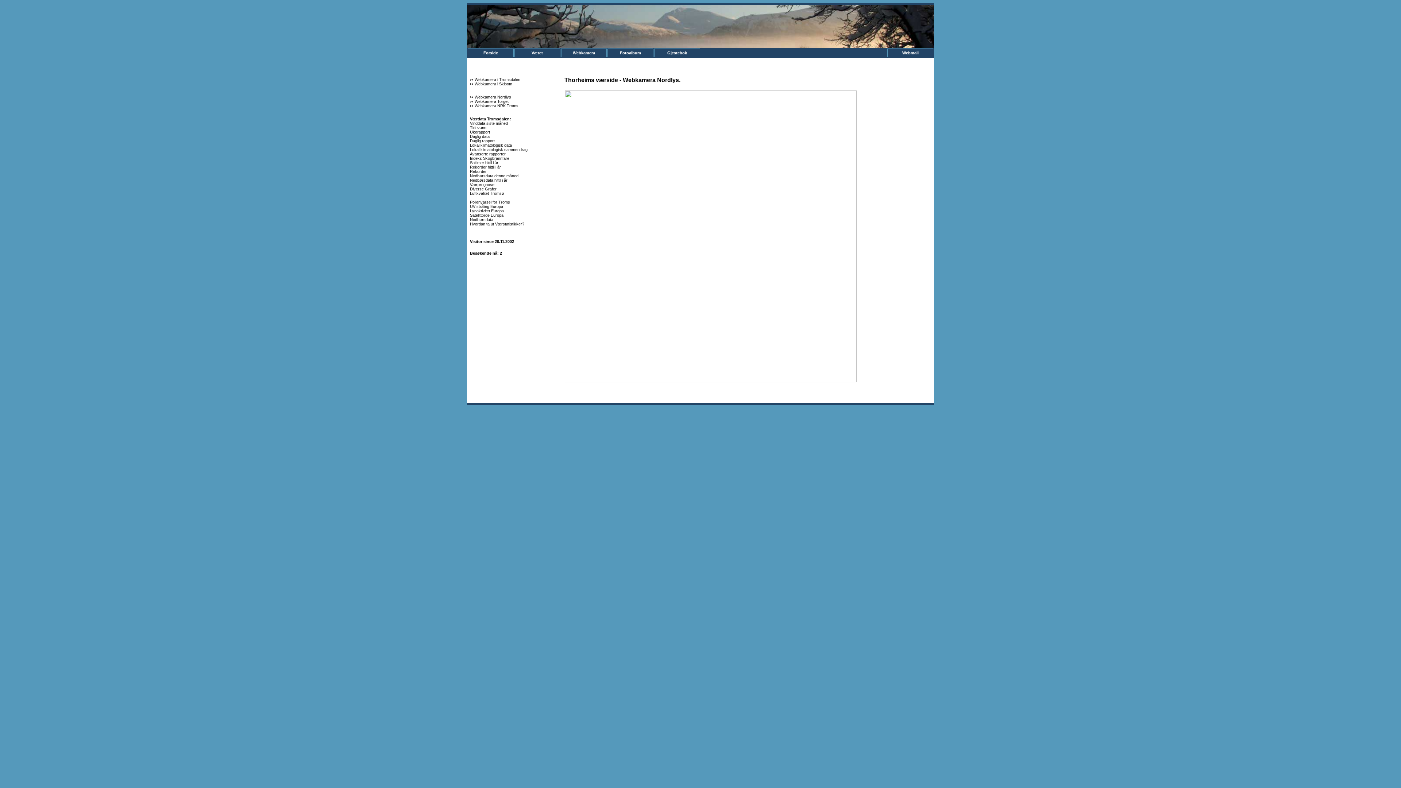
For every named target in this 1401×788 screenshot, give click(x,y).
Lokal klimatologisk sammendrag (499, 149)
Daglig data (480, 136)
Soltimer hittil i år (484, 163)
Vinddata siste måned (489, 123)
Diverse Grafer (483, 189)
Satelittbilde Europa (486, 215)
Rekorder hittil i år (485, 167)
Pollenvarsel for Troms (490, 202)
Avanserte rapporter (488, 154)
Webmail (910, 53)
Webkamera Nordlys (493, 97)
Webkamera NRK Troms (496, 106)
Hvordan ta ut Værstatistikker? (497, 224)
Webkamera (584, 53)
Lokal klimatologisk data (491, 145)
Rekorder (478, 171)
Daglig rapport (482, 141)
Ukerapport (480, 132)
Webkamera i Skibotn (493, 84)
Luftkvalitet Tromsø (487, 193)
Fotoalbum (630, 53)
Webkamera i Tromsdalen (497, 79)
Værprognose (482, 184)
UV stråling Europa (486, 206)
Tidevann (478, 127)
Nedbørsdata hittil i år (488, 180)
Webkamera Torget (492, 101)
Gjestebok (677, 53)
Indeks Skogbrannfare (489, 158)
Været (537, 53)
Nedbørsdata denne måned (494, 176)
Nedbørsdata (481, 219)
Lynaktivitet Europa (487, 211)
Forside (490, 53)
